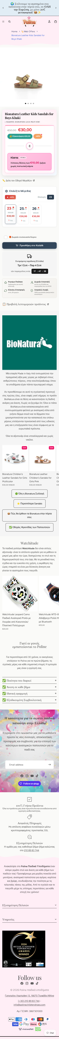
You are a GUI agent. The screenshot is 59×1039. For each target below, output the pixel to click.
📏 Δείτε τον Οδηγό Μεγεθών (17, 180)
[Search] (9, 21)
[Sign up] (50, 765)
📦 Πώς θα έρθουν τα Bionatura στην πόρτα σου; (29, 515)
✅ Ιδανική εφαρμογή (14, 693)
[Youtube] (32, 776)
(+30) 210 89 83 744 (29, 1001)
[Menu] (3, 21)
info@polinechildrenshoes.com (29, 1004)
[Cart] (55, 21)
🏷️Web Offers (28, 31)
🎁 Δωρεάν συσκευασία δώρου (23, 237)
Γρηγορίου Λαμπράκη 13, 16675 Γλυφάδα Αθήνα (29, 995)
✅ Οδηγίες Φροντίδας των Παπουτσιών (29, 527)
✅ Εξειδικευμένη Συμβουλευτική (21, 700)
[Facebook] (22, 776)
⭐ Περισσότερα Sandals (29, 503)
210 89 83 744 (31, 850)
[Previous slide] (3, 8)
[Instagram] (27, 776)
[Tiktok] (37, 776)
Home (14, 31)
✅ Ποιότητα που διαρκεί (16, 680)
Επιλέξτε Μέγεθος (20, 191)
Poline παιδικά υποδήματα (34, 990)
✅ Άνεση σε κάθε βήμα (16, 687)
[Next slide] (56, 8)
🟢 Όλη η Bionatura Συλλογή (29, 493)
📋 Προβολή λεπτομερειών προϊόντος (24, 304)
